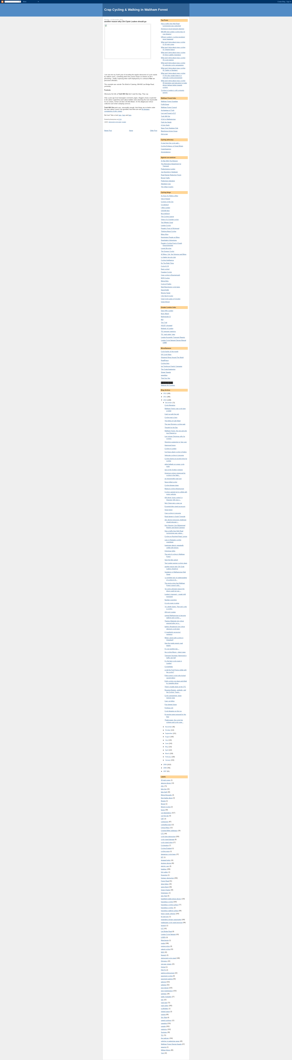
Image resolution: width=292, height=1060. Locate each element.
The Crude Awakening (168, 369)
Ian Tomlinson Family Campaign (171, 366)
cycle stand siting (167, 842)
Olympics (164, 961)
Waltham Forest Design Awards (171, 1044)
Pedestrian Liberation (168, 181)
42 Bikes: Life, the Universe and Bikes (173, 254)
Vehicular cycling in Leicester (174, 455)
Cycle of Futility (166, 284)
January (168, 760)
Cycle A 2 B (165, 266)
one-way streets (166, 964)
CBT (162, 819)
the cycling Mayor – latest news (175, 652)
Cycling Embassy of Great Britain (172, 146)
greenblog (164, 375)
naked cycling (165, 949)
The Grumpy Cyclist (167, 251)
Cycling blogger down (172, 485)
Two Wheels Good (167, 222)
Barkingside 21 (166, 317)
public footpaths (166, 997)
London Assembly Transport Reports (173, 337)
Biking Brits (165, 281)
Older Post (153, 130)
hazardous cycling (167, 902)
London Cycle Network (168, 934)
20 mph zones (165, 780)
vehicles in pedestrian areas (170, 1041)
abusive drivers (166, 783)
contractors (164, 822)
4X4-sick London (170, 612)
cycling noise (165, 851)
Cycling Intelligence (167, 260)
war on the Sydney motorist (174, 470)
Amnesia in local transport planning (172, 29)
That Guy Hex (165, 378)
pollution (163, 985)
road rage (164, 1003)
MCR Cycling (165, 278)
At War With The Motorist (169, 161)
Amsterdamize (166, 152)
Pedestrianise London (168, 169)
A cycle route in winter (172, 603)
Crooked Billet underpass (169, 830)
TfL (162, 1035)
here (120, 115)
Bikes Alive (164, 234)
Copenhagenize (166, 149)
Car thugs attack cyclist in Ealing (175, 452)
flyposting (164, 875)
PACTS (163, 970)
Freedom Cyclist (166, 272)
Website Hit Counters (168, 385)
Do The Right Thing (167, 263)
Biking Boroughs (166, 795)
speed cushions (166, 1020)
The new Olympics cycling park (175, 424)
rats (162, 1000)
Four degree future (171, 704)
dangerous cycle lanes (168, 854)
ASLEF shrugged (166, 325)
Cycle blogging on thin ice (173, 711)
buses (163, 810)
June (167, 743)
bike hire (164, 789)
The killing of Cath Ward (172, 421)
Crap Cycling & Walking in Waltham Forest (136, 9)
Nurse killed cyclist (171, 482)
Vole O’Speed (165, 199)
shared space (165, 1011)
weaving (163, 1047)
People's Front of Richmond (170, 228)
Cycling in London (170, 449)
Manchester (165, 940)
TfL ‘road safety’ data (168, 334)
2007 (165, 771)
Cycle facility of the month (169, 351)
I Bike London (165, 208)
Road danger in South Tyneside (175, 516)
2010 (165, 400)
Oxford (163, 967)
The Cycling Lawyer (167, 216)
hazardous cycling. (167, 908)
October (168, 730)
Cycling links (165, 363)
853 (162, 319)
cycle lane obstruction (168, 836)
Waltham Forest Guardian (169, 101)
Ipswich (163, 925)
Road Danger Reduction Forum (171, 175)
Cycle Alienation (170, 405)
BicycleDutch (165, 213)
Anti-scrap (164, 134)
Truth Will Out (165, 116)
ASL (162, 786)
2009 (165, 764)
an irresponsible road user (173, 479)
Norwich (163, 955)
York (162, 1053)
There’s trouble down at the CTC (175, 687)
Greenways (164, 893)
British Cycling (166, 807)
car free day (165, 816)
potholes (164, 994)
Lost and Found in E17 (168, 113)
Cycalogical (165, 205)
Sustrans (164, 1032)
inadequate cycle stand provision (172, 922)
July (166, 740)
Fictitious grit (169, 708)
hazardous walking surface (170, 911)
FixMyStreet (165, 104)
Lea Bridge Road (166, 931)
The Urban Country (167, 187)
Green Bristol (165, 302)
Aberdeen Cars (166, 184)
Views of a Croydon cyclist (170, 219)
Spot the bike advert (171, 560)
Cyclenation (165, 845)
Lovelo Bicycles (166, 248)
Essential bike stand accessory (175, 506)
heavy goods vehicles (168, 914)
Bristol (163, 804)
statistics (164, 1029)
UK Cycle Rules (166, 354)
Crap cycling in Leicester (173, 513)
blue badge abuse (167, 798)
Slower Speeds (166, 372)
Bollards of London (167, 328)
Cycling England (166, 848)
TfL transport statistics (168, 331)
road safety (164, 1005)
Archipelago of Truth (167, 110)
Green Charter (165, 890)
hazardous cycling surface (169, 905)
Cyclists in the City (167, 202)
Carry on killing (169, 701)
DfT (162, 857)
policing (163, 982)
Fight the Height (166, 122)
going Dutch (165, 887)
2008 (165, 768)
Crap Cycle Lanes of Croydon (170, 299)
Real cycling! (165, 269)
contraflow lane (166, 825)
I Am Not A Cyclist (167, 296)
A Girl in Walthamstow (168, 119)
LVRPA (163, 937)
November (168, 727)
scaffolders (164, 1008)
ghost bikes (165, 884)
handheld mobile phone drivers (171, 899)
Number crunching (171, 600)
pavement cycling (167, 976)
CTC (162, 833)
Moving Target (165, 293)
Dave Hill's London (167, 311)
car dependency (166, 813)
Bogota (163, 801)
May (166, 747)
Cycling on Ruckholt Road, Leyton (176, 536)
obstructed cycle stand (115, 122)
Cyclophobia (169, 667)
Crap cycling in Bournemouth (170, 275)
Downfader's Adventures (169, 240)
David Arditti (165, 290)
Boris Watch (165, 314)
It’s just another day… (172, 649)
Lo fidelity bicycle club (168, 257)
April (167, 750)
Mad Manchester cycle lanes (170, 287)
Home (131, 130)
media (163, 943)
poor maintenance (167, 991)
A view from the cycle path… (170, 143)
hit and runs (165, 917)
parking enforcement (167, 973)
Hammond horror (170, 445)
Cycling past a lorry (171, 417)
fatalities (164, 869)
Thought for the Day (171, 427)
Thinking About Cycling (168, 231)
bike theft (164, 792)
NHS (162, 952)
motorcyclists (165, 946)
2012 (165, 393)
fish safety (164, 872)
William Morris (165, 1050)
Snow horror (168, 510)
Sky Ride (164, 1017)
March (167, 753)
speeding (164, 1023)
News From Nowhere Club (169, 128)
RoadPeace (165, 360)
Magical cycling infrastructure (174, 489)
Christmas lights (170, 551)
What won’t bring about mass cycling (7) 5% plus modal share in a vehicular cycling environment (173, 75)
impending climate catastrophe (171, 919)
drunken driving (166, 863)
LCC (162, 928)
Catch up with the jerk (172, 414)
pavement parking (167, 979)
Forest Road (165, 881)
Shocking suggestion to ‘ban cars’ (176, 442)
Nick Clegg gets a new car (173, 503)
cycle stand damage (167, 839)
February (168, 757)
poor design (165, 988)
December (168, 403)
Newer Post (108, 130)
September (169, 733)
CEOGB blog (165, 211)
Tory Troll (164, 322)
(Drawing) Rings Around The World (172, 357)
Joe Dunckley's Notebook (169, 172)
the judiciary (165, 1038)
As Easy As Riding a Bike (169, 196)
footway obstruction (167, 878)
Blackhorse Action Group (169, 131)
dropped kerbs (165, 860)
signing (163, 1014)
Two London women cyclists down (176, 563)
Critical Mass (165, 828)
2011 (165, 397)
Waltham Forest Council (169, 107)
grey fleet (164, 896)
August (167, 737)
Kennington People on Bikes (170, 237)
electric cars (165, 866)
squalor (124, 122)
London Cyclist (166, 225)
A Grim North (165, 125)
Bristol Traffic (165, 178)
